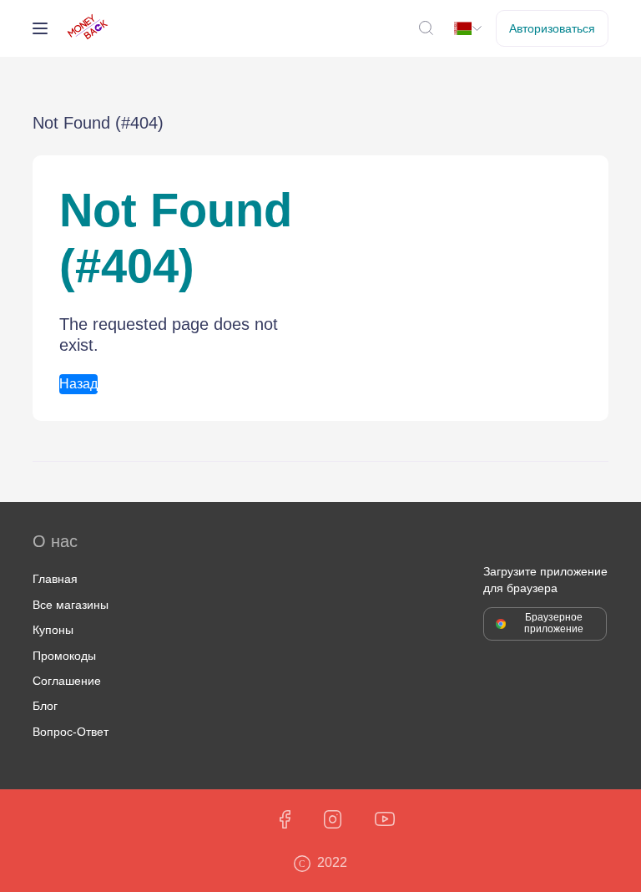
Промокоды (64, 655)
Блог (45, 705)
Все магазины (71, 604)
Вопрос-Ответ (71, 731)
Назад (78, 384)
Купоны (53, 629)
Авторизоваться (552, 28)
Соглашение (67, 680)
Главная (55, 578)
